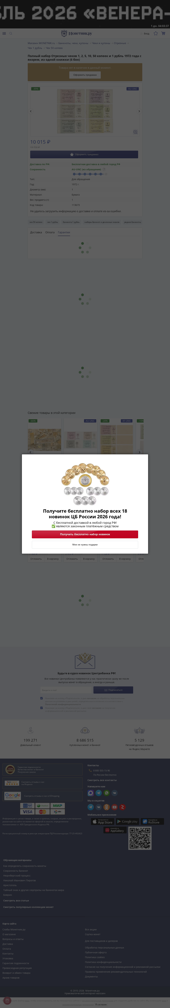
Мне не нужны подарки (85, 544)
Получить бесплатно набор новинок (85, 534)
